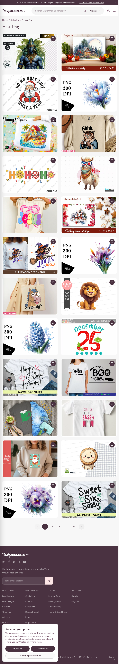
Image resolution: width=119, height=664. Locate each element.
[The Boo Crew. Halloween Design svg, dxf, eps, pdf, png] (87, 371)
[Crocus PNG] (87, 92)
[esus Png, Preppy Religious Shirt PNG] (29, 212)
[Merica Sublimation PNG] (87, 172)
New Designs (8, 601)
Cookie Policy (54, 607)
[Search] (82, 11)
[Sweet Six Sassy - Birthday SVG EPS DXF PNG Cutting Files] (87, 491)
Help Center (30, 622)
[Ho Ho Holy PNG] (29, 92)
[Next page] (80, 518)
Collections (15, 20)
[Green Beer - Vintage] (29, 411)
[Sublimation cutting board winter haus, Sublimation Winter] (87, 212)
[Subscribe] (49, 581)
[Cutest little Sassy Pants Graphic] (87, 411)
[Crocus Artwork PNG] (87, 251)
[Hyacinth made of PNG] (29, 331)
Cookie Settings (109, 658)
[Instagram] (3, 561)
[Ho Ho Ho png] (29, 172)
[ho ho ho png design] (29, 451)
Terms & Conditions (57, 612)
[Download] (45, 38)
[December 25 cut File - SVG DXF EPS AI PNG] (87, 331)
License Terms (55, 596)
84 (72, 517)
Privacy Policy (54, 601)
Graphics (6, 612)
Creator (29, 601)
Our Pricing (30, 596)
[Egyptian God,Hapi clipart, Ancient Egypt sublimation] (29, 52)
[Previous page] (36, 518)
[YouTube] (24, 561)
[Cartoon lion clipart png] (87, 291)
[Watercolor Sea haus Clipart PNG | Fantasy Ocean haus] (29, 132)
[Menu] (112, 10)
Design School (32, 612)
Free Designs (8, 596)
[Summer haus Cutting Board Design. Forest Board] (87, 52)
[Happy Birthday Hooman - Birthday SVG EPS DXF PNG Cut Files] (29, 371)
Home (5, 20)
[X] (19, 561)
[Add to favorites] (52, 38)
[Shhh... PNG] (87, 132)
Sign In (75, 596)
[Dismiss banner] (113, 2)
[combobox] (57, 11)
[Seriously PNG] (29, 291)
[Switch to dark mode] (106, 10)
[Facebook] (9, 561)
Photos (5, 622)
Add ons (6, 617)
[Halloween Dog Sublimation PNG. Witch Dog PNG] (29, 251)
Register (75, 601)
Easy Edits (30, 607)
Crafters (6, 607)
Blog (27, 617)
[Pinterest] (14, 561)
